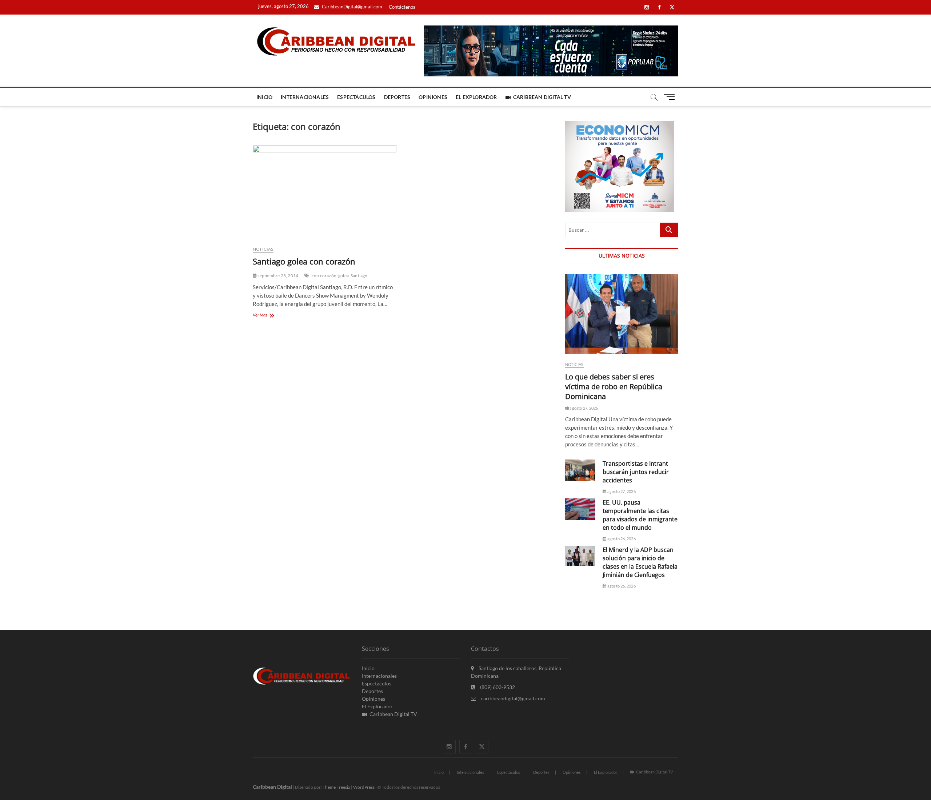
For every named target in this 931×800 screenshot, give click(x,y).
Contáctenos (402, 7)
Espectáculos (356, 97)
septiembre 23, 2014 (277, 275)
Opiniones (433, 97)
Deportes (397, 97)
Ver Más (268, 315)
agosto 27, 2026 (583, 408)
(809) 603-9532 (497, 687)
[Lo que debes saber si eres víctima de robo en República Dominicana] (621, 314)
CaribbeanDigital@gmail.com (351, 6)
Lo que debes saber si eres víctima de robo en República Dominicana (613, 386)
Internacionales (305, 97)
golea (343, 275)
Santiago (359, 275)
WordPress (364, 787)
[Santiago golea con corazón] (324, 192)
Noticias (263, 249)
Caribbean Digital (272, 787)
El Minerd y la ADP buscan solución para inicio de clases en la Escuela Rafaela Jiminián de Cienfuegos (640, 562)
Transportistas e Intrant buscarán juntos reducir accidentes (636, 471)
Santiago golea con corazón (304, 261)
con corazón (324, 275)
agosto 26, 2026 (621, 538)
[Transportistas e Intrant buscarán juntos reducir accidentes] (580, 470)
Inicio (264, 97)
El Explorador (476, 97)
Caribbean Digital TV (542, 97)
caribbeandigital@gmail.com (512, 698)
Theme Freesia (336, 787)
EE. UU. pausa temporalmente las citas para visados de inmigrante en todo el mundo (640, 515)
